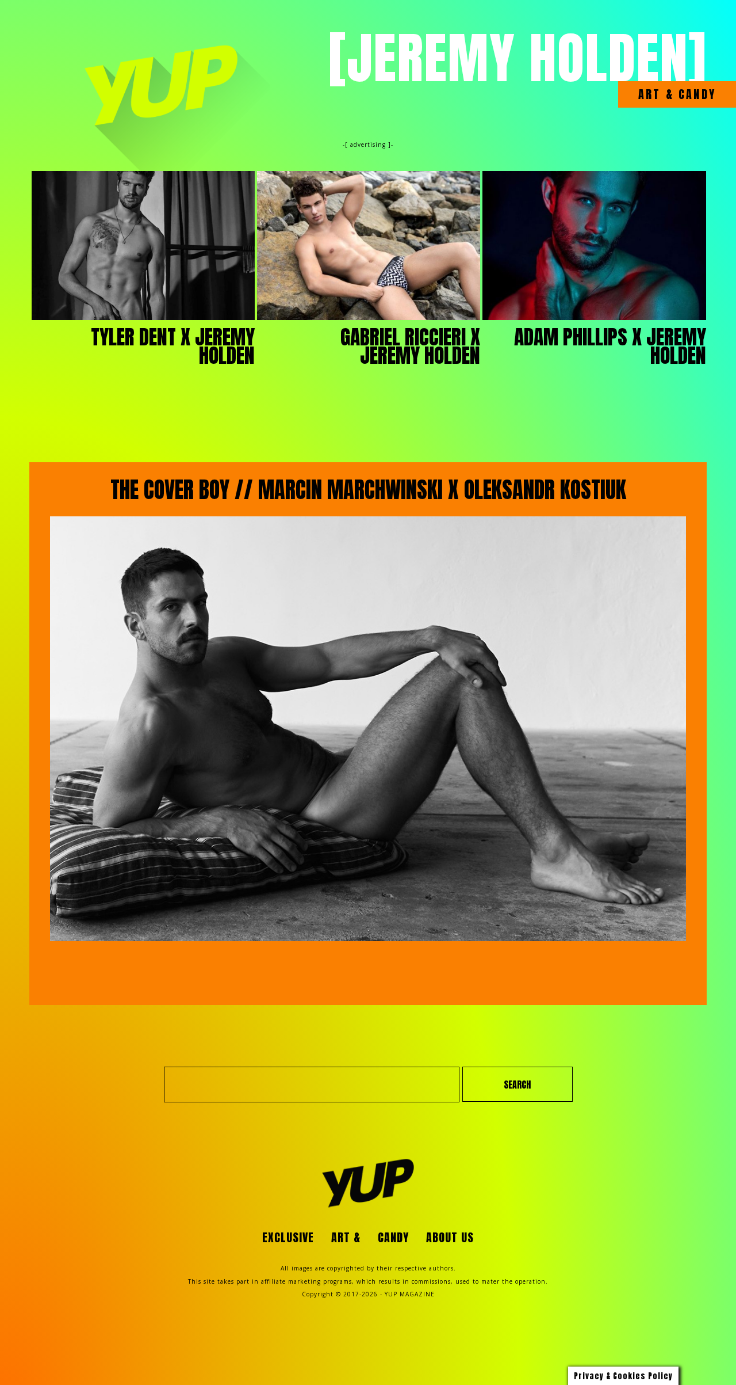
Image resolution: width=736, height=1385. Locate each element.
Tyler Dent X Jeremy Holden (173, 346)
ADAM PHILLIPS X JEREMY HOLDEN (610, 346)
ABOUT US (450, 1237)
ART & (656, 94)
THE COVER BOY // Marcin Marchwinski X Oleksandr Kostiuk (368, 490)
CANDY (695, 94)
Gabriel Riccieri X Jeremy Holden (410, 346)
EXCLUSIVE (288, 1237)
